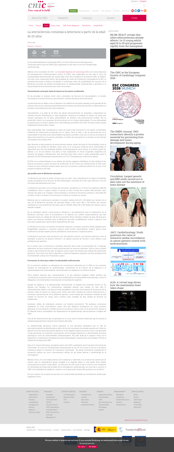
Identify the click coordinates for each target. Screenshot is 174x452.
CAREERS (100, 392)
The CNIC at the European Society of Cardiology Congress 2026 (127, 75)
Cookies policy (66, 430)
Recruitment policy (105, 402)
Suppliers (32, 410)
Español (134, 1)
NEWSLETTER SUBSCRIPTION (135, 420)
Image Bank (98, 25)
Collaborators (33, 402)
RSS (145, 10)
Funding (32, 400)
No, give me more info (87, 443)
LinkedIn (138, 10)
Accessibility (77, 430)
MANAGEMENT (119, 392)
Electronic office (34, 412)
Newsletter (86, 25)
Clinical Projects (52, 405)
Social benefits (104, 405)
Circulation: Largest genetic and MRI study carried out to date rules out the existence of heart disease (127, 180)
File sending (106, 11)
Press (134, 17)
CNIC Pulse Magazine (71, 25)
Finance (119, 402)
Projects (66, 402)
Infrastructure (121, 405)
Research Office (69, 397)
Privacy (56, 430)
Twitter (135, 10)
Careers (111, 17)
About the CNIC (39, 17)
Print (34, 56)
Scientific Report (51, 410)
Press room (55, 25)
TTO (65, 400)
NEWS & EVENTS (138, 392)
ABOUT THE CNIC (33, 392)
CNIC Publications (52, 407)
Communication (69, 395)
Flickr (142, 10)
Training (87, 17)
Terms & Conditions (45, 430)
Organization (33, 395)
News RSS (137, 407)
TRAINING (83, 392)
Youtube (132, 10)
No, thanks (92, 446)
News (46, 25)
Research (63, 17)
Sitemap (87, 430)
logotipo (56, 2)
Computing (120, 397)
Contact (116, 11)
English (143, 1)
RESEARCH (48, 392)
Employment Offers (105, 395)
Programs (49, 395)
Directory (125, 11)
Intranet (95, 11)
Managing (119, 395)
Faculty (48, 402)
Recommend (56, 56)
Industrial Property (87, 405)
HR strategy (103, 407)
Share (43, 56)
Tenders (31, 407)
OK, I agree (81, 447)
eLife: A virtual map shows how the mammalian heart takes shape (125, 285)
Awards (101, 410)
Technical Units (51, 400)
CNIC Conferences (52, 412)
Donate (73, 11)
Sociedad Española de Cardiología (70, 72)
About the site (31, 430)
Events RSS (138, 405)
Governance (33, 397)
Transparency (84, 11)
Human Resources (122, 400)
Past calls (84, 402)
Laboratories (50, 397)
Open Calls (85, 400)
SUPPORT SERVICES (69, 392)
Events (38, 25)
